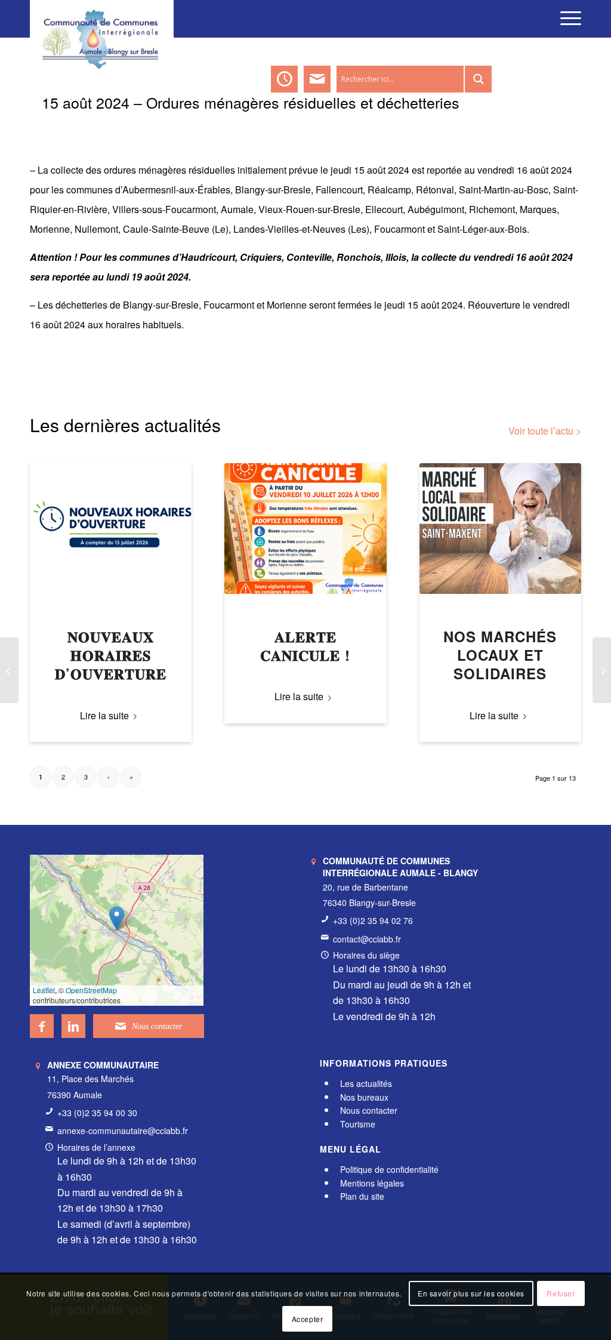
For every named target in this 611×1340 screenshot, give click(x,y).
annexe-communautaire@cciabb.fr (122, 1130)
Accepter (307, 1319)
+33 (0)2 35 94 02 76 (373, 920)
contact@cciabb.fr (367, 939)
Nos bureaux (364, 1097)
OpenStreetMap (91, 990)
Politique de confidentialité (389, 1170)
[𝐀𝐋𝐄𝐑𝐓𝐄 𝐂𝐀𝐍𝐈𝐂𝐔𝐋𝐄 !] (305, 528)
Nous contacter (368, 1110)
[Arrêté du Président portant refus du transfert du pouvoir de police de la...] (9, 670)
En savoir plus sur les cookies (471, 1293)
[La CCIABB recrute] (602, 670)
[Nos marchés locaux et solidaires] (500, 528)
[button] (116, 918)
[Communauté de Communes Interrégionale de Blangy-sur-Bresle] (102, 18)
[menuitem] (567, 18)
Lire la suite (104, 715)
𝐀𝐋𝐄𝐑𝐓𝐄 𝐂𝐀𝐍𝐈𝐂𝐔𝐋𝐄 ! (305, 645)
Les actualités (366, 1083)
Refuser (561, 1293)
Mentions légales (372, 1183)
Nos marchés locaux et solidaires (500, 654)
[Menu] (567, 18)
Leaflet (44, 990)
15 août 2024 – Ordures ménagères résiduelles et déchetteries (250, 102)
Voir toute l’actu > (544, 431)
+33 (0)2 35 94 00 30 (97, 1113)
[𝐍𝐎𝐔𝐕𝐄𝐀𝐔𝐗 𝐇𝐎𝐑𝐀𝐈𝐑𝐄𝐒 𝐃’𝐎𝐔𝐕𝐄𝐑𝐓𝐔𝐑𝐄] (111, 528)
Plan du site (362, 1196)
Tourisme (357, 1124)
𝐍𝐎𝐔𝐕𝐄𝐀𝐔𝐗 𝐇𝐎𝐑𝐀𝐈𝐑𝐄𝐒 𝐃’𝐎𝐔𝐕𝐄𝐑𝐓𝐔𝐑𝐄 (110, 654)
